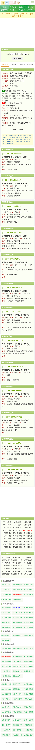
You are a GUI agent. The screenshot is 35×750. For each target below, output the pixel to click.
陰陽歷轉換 (17, 730)
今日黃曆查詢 (6, 720)
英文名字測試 (17, 627)
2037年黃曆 (22, 135)
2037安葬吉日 (17, 565)
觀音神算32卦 (6, 684)
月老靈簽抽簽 (28, 656)
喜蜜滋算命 (8, 742)
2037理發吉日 (27, 563)
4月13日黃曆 (7, 533)
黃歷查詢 (5, 64)
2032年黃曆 (9, 139)
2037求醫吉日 (27, 574)
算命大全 (32, 2)
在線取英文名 (6, 712)
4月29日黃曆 (17, 547)
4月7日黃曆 (7, 527)
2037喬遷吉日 (17, 557)
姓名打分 (13, 10)
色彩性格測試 (6, 627)
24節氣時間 (29, 730)
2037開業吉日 (7, 557)
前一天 (14, 129)
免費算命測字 (17, 622)
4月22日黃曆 (7, 541)
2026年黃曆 (9, 143)
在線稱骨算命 (6, 607)
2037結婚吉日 (7, 560)
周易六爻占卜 (17, 684)
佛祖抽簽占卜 (17, 676)
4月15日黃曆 (27, 533)
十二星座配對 (28, 589)
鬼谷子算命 (6, 699)
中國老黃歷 (6, 730)
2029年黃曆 (9, 141)
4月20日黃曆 (17, 539)
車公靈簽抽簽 (28, 666)
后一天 (21, 129)
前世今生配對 (17, 694)
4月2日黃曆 (17, 522)
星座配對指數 (17, 584)
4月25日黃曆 (7, 544)
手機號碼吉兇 (6, 635)
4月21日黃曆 (27, 539)
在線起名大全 (6, 707)
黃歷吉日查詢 (6, 725)
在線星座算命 (28, 712)
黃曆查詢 (13, 7)
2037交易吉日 (27, 568)
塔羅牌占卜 (28, 699)
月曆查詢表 (28, 725)
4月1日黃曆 (7, 522)
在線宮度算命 (6, 689)
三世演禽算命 (6, 617)
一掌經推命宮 (17, 699)
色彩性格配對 (6, 599)
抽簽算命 (4, 10)
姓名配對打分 (28, 594)
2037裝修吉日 (17, 563)
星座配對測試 (6, 584)
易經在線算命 (28, 694)
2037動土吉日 (17, 560)
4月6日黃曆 (28, 525)
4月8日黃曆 (17, 527)
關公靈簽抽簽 (17, 656)
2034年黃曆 (20, 137)
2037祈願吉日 (7, 574)
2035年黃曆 (11, 137)
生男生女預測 (28, 735)
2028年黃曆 (18, 141)
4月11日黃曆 (17, 530)
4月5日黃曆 (17, 525)
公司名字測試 (6, 612)
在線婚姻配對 (6, 694)
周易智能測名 (28, 617)
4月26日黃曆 (17, 544)
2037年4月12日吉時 (10, 135)
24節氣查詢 (6, 735)
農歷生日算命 (17, 689)
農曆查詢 (30, 64)
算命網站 (4, 7)
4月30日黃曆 (27, 547)
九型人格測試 (28, 627)
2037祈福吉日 (27, 571)
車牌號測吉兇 (6, 640)
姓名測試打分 (17, 617)
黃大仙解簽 (17, 661)
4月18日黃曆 (27, 536)
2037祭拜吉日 (7, 571)
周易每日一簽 (17, 671)
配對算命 (22, 7)
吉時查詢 (13, 64)
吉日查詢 (22, 64)
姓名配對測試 (28, 584)
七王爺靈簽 (6, 671)
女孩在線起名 (28, 707)
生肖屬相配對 (6, 594)
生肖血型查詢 (28, 648)
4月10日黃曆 (7, 530)
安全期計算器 (17, 735)
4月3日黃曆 (28, 522)
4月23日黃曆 (17, 541)
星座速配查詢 (17, 589)
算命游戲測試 (28, 622)
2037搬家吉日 (27, 557)
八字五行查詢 (6, 622)
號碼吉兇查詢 (28, 635)
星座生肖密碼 (6, 648)
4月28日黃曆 (7, 547)
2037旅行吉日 (7, 563)
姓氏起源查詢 (17, 712)
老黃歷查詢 (17, 720)
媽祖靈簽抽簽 (6, 666)
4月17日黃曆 (17, 536)
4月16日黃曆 (7, 536)
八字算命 (31, 10)
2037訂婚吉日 (27, 560)
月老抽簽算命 (6, 661)
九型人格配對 (17, 599)
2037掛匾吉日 (7, 565)
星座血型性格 (17, 648)
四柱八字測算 (28, 607)
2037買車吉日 (17, 568)
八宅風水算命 (17, 612)
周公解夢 (22, 10)
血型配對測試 (6, 589)
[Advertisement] (17, 33)
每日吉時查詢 (28, 720)
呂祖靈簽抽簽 (28, 661)
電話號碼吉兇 (17, 635)
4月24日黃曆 (27, 541)
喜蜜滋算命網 (12, 3)
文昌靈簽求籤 (6, 676)
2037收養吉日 (17, 571)
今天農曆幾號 (17, 725)
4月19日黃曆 (7, 539)
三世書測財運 (28, 612)
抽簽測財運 (17, 666)
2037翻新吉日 (17, 574)
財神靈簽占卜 (28, 671)
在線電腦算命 (28, 689)
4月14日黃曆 (17, 533)
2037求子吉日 (7, 568)
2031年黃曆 (18, 139)
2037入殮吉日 (27, 565)
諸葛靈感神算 (28, 684)
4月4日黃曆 (7, 525)
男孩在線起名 (17, 707)
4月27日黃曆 (27, 544)
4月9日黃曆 (28, 527)
